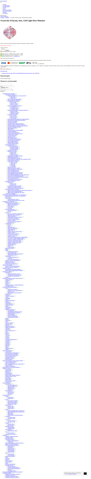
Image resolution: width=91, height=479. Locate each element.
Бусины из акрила (12, 220)
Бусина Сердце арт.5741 (13, 178)
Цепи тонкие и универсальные (12, 352)
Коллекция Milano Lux (10, 209)
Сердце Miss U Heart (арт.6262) (14, 139)
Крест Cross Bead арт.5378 (13, 171)
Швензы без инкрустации (13, 203)
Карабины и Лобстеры (12, 251)
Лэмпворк (7, 282)
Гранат (6, 306)
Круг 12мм (7, 377)
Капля (6, 399)
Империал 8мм (11, 428)
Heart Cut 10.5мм (13, 103)
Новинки (7, 17)
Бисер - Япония (6, 382)
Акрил (6, 281)
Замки (6, 250)
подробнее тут (17, 56)
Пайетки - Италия (7, 368)
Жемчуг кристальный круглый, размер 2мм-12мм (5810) (20, 190)
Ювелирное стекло (9, 286)
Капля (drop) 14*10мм (12, 400)
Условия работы (6, 6)
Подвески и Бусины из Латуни (12, 477)
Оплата (4, 7)
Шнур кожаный (8, 359)
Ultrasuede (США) (9, 437)
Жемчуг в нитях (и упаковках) (11, 267)
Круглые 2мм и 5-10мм (10, 380)
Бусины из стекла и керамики (14, 221)
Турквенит (7, 340)
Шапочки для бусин (9, 248)
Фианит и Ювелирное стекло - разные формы (17, 237)
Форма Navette (11, 448)
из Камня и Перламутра (13, 257)
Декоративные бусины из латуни (15, 217)
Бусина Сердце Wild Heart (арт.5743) (15, 175)
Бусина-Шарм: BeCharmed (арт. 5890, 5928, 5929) (18, 174)
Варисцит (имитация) (10, 300)
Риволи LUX (8, 405)
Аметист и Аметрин (9, 296)
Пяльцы (7, 459)
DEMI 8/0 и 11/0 (11, 388)
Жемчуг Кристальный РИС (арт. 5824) (16, 192)
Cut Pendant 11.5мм (14, 107)
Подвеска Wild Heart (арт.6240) (14, 126)
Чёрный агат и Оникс (12, 289)
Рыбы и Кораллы (11, 229)
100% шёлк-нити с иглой (13, 199)
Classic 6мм (12, 164)
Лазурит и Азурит (9, 322)
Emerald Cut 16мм (14, 113)
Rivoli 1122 (10, 182)
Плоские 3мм (8, 369)
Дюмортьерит (8, 307)
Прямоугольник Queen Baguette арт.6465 (16, 124)
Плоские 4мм (8, 370)
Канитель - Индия (9, 465)
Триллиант (7, 416)
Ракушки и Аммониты (12, 228)
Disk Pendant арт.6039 (12, 138)
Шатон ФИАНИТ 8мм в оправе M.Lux (16, 411)
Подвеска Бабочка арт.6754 (13, 140)
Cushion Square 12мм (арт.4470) (14, 185)
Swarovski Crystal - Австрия (9, 93)
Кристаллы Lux (6, 395)
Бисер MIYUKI (8, 390)
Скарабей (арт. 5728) (12, 150)
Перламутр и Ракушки (10, 475)
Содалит (7, 337)
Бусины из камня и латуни (13, 219)
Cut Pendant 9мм (13, 106)
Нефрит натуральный (10, 327)
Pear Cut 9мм (13, 115)
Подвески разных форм (10, 94)
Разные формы (11, 244)
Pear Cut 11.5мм (13, 116)
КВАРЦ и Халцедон (9, 309)
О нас (4, 8)
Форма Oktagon (11, 451)
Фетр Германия (11, 455)
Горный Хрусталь (9, 304)
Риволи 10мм (11, 406)
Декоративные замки (12, 254)
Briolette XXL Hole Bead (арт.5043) (15, 155)
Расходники (7, 197)
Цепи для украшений (7, 350)
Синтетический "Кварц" (13, 317)
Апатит (7, 297)
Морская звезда (11, 227)
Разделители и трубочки (13, 218)
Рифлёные (7, 371)
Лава (6, 321)
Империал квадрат (9, 426)
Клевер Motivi (8, 378)
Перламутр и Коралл (7, 271)
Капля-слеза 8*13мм (12, 404)
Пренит (7, 333)
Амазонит (7, 294)
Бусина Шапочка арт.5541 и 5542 (15, 179)
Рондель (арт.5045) (12, 166)
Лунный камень (8, 323)
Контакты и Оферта (7, 9)
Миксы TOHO (11, 387)
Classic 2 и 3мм (13, 162)
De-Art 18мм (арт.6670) (13, 141)
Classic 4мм (12, 163)
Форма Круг (10, 447)
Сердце (9, 224)
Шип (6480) (10, 129)
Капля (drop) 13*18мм (12, 401)
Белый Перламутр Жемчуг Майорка (13, 269)
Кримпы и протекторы (10, 366)
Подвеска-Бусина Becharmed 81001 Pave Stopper (18, 176)
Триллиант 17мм (11, 418)
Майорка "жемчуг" (7, 268)
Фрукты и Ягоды (11, 232)
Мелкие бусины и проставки (14, 214)
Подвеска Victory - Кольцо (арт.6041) (15, 123)
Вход (7, 16)
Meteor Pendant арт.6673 (13, 142)
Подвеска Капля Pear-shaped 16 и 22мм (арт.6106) (18, 119)
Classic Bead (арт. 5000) (13, 161)
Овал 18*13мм (11, 432)
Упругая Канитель (12, 470)
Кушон (7, 396)
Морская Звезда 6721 (12, 128)
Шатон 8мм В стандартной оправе (15, 415)
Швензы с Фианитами (12, 204)
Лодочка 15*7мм (11, 421)
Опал (6, 331)
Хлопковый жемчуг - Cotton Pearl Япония (14, 284)
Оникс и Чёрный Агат (10, 330)
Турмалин (7, 341)
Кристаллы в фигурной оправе (12, 445)
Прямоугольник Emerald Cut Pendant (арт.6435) (18, 110)
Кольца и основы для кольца (11, 263)
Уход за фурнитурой (7, 11)
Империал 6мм (11, 427)
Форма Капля (11, 446)
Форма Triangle (11, 450)
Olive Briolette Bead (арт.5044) (14, 158)
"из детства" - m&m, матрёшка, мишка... (16, 238)
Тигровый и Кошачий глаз (11, 339)
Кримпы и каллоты (9, 261)
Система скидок (6, 5)
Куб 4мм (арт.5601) (14, 146)
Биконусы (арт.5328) (12, 151)
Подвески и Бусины (12, 210)
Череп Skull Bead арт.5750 (13, 170)
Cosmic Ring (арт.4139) (12, 134)
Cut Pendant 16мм (14, 109)
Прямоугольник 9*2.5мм (10, 376)
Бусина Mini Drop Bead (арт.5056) (15, 173)
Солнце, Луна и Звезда (13, 234)
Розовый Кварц (11, 310)
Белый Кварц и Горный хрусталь (15, 311)
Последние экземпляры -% (13, 259)
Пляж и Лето (10, 230)
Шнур (6, 462)
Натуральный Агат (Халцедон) (14, 292)
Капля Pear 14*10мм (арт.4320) (14, 187)
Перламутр (7, 272)
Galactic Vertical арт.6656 (13, 143)
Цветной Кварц (11, 313)
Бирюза (7, 299)
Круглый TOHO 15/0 (12, 386)
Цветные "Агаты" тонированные (15, 290)
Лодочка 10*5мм (11, 420)
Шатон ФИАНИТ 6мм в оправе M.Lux (16, 410)
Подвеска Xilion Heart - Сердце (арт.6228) (16, 95)
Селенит (7, 336)
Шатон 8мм (10, 414)
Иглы (6, 457)
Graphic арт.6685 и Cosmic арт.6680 (15, 130)
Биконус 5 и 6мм (13, 154)
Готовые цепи (8, 351)
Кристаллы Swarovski (10, 181)
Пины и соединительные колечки (12, 260)
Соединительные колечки (10, 361)
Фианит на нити (9, 279)
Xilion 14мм (12, 97)
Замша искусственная (10, 456)
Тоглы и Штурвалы (12, 252)
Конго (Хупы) (11, 205)
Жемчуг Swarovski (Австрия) (11, 444)
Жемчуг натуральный (7, 264)
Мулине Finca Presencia (10, 464)
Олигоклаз (7, 329)
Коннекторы (8, 256)
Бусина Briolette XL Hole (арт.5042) (15, 172)
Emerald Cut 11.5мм (14, 112)
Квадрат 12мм (11, 425)
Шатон (6, 409)
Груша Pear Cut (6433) (12, 114)
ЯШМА (7, 349)
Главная (4, 4)
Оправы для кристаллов (10, 434)
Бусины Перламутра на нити (14, 273)
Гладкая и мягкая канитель (13, 467)
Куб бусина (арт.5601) (12, 145)
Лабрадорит (7, 320)
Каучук (6, 283)
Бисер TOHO (8, 383)
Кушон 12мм (10, 398)
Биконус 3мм (13, 152)
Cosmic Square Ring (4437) (13, 132)
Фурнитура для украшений (8, 201)
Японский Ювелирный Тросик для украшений (15, 195)
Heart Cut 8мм (13, 102)
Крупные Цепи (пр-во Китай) (11, 355)
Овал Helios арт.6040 (12, 122)
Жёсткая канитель (12, 466)
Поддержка (5, 13)
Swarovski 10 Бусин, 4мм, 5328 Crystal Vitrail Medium (13, 73)
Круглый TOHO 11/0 (12, 385)
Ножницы (7, 458)
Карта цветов (8, 381)
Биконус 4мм (13, 153)
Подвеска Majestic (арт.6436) (14, 100)
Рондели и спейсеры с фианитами (15, 213)
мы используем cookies (72, 473)
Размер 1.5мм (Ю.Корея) (13, 440)
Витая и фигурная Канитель (14, 468)
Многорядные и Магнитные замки (15, 253)
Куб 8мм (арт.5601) (14, 149)
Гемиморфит (8, 302)
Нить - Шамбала (9, 365)
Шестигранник (8, 429)
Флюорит (7, 342)
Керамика (7, 280)
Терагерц (7, 338)
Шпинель (7, 345)
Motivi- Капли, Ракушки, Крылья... (12, 375)
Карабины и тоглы (9, 358)
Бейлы (6, 249)
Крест (9, 225)
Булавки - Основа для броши (11, 436)
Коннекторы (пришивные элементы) (15, 188)
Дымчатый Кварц (11, 314)
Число (7, 87)
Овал (6, 431)
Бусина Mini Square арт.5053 (14, 180)
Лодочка (7, 419)
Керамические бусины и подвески (12, 474)
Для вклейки (10, 207)
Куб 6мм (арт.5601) (14, 148)
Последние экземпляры (10, 193)
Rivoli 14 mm (13, 184)
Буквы (9, 245)
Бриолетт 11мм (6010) (12, 121)
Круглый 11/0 (11, 391)
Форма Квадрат (11, 449)
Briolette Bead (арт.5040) (13, 156)
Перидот (7, 332)
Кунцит (7, 318)
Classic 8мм (12, 165)
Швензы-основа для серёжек (11, 202)
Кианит (7, 319)
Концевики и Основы (10, 262)
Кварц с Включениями (13, 316)
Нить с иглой (8, 198)
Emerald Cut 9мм (13, 111)
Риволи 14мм (11, 408)
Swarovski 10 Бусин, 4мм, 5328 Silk (31, 73)
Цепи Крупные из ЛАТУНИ (11, 353)
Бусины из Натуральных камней (10, 287)
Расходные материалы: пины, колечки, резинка (13, 360)
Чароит (6, 347)
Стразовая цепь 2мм (9, 357)
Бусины (7, 212)
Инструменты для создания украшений (11, 367)
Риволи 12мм (11, 407)
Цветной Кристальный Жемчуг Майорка (14, 270)
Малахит (7, 324)
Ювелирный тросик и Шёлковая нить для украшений (14, 194)
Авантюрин (7, 293)
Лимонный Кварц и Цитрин (14, 312)
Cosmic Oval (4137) (12, 135)
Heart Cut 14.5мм (13, 104)
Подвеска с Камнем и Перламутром (15, 239)
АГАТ (6, 288)
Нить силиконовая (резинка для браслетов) (14, 363)
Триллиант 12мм (11, 417)
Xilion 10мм (12, 96)
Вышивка (5, 435)
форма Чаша (8, 379)
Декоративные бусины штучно (14, 274)
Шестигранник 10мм (12, 430)
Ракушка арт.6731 (11, 136)
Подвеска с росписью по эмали (14, 240)
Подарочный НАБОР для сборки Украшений (12, 471)
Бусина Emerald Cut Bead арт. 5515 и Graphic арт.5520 (19, 159)
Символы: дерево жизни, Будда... (15, 241)
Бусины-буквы (11, 222)
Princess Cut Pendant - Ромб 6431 (14, 105)
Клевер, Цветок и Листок (13, 233)
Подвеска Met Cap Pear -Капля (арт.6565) (16, 120)
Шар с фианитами (12, 215)
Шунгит (7, 346)
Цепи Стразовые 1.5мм (10, 356)
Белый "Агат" (11, 291)
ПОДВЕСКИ (8, 223)
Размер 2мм (10, 441)
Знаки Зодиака (11, 247)
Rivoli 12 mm (13, 183)
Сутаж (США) (8, 461)
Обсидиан (7, 328)
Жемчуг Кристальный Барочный (15, 191)
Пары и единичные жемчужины (12, 266)
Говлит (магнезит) (9, 303)
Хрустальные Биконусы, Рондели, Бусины (14, 442)
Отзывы (4, 12)
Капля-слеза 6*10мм (12, 402)
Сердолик (7, 335)
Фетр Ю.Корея (11, 454)
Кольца (9, 211)
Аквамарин (7, 298)
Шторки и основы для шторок (14, 242)
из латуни (10, 258)
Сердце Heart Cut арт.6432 (13, 101)
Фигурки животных (12, 131)
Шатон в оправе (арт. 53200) (14, 168)
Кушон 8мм (10, 397)
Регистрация (3, 16)
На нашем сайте (3, 71)
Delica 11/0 (10, 393)
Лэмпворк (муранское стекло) (11, 476)
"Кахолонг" (7, 308)
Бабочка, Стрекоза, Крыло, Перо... (15, 231)
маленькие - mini (11, 235)
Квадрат (7, 422)
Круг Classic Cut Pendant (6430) (14, 99)
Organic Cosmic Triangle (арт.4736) (15, 133)
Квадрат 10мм (11, 424)
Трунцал (10, 469)
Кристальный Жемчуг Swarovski (12, 189)
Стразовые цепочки (9, 439)
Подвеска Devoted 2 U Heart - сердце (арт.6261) (18, 125)
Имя (1, 86)
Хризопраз (7, 343)
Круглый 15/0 (11, 392)
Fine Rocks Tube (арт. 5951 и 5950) (15, 169)
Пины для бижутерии (10, 362)
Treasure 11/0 (10, 389)
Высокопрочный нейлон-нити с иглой (16, 200)
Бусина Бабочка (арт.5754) (13, 160)
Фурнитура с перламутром (13, 276)
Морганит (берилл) (9, 326)
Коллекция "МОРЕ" (7, 472)
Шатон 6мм (10, 412)
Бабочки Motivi (8, 373)
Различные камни (9, 348)
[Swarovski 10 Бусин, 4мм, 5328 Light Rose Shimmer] (9, 41)
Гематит (7, 301)
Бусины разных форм (9, 144)
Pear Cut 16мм (13, 118)
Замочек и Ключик (12, 243)
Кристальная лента (9, 438)
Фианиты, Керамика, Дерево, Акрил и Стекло (12, 278)
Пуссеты (10, 208)
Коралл (6, 277)
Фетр (6, 452)
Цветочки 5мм (8, 372)
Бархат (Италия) (8, 460)
